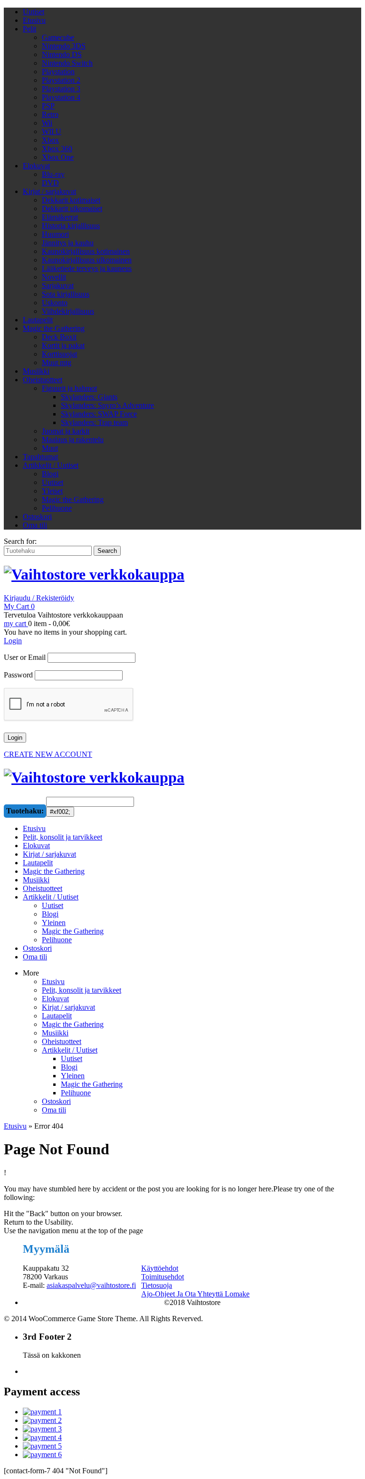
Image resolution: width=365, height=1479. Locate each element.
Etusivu (34, 20)
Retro (50, 114)
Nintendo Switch (67, 63)
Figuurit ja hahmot (69, 388)
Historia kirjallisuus (71, 226)
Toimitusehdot (162, 1277)
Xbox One (58, 157)
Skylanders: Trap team (94, 422)
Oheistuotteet (42, 380)
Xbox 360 (57, 149)
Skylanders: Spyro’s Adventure (107, 405)
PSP (48, 106)
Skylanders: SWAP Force (99, 414)
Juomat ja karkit (65, 431)
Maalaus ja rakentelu (73, 439)
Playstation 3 (61, 89)
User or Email (25, 657)
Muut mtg (56, 362)
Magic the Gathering (54, 328)
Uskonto (54, 303)
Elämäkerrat (60, 217)
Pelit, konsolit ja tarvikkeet (81, 990)
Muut (50, 448)
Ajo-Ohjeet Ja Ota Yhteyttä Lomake (195, 1294)
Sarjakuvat (58, 285)
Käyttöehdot (159, 1268)
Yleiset (52, 491)
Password (18, 675)
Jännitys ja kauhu (68, 243)
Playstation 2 (61, 80)
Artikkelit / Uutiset (50, 465)
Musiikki (36, 371)
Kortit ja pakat (63, 345)
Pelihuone (57, 508)
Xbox (50, 140)
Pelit (29, 29)
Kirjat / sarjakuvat (49, 191)
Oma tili (35, 525)
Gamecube (58, 37)
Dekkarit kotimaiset (71, 200)
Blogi (50, 474)
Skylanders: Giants (89, 397)
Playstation (58, 72)
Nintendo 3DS (64, 46)
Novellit (54, 277)
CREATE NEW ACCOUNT (48, 754)
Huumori (55, 234)
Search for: (20, 541)
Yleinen (73, 1076)
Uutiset (33, 12)
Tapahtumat (40, 457)
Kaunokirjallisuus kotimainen (86, 251)
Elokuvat (36, 166)
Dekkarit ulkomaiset (72, 208)
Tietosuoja (156, 1285)
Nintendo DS (62, 54)
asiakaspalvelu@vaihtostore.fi (91, 1285)
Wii (47, 123)
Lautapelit (38, 320)
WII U (51, 131)
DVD (50, 183)
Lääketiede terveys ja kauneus (87, 268)
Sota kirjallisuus (65, 294)
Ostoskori (37, 516)
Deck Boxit (59, 337)
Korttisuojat (59, 354)
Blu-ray (53, 174)
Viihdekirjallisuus (68, 311)
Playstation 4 (61, 97)
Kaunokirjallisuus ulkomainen (87, 260)
